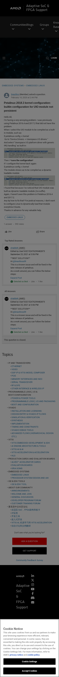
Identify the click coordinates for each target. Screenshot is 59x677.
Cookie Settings (29, 661)
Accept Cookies (29, 671)
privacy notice (16, 655)
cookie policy (33, 655)
